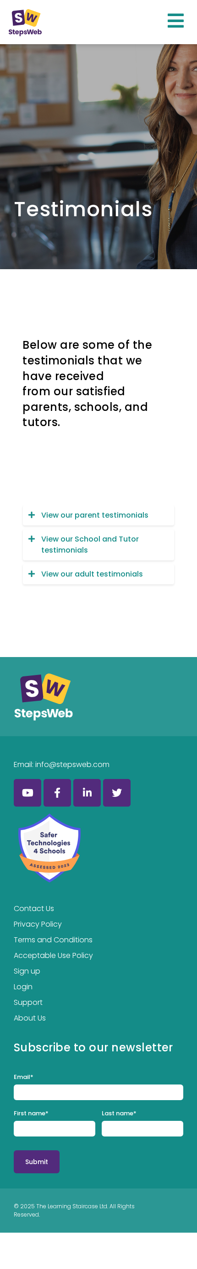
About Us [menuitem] (30, 1018)
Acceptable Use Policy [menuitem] (53, 955)
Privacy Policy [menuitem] (38, 924)
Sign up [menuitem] (27, 971)
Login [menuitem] (23, 986)
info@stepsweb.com (72, 764)
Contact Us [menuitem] (34, 908)
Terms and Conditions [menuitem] (53, 939)
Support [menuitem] (28, 1002)
